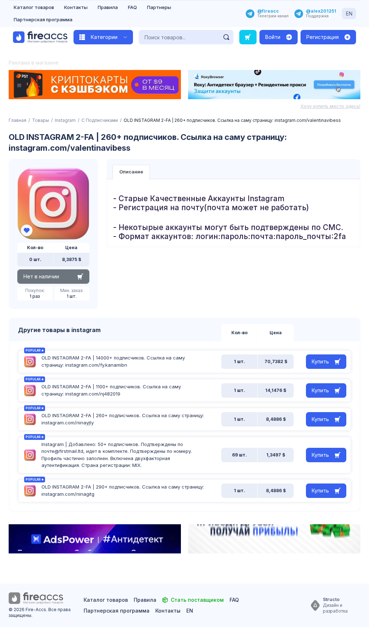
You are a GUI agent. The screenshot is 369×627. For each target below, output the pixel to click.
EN (349, 13)
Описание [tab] (131, 172)
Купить (320, 361)
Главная (17, 120)
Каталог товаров (34, 7)
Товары (40, 120)
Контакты (76, 7)
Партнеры (159, 7)
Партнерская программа (43, 19)
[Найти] (226, 37)
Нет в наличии (41, 276)
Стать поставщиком (197, 600)
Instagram (65, 120)
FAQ (132, 7)
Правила (108, 7)
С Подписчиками (99, 120)
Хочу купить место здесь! (330, 106)
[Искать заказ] (248, 37)
